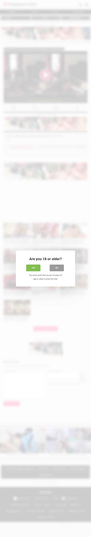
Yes (33, 268)
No (56, 268)
